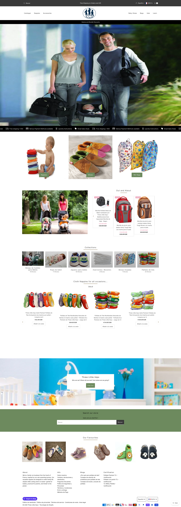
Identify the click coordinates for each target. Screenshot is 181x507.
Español (140, 3)
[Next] (154, 295)
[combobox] (45, 3)
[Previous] (93, 295)
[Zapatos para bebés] (79, 339)
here (175, 119)
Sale (148, 13)
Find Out (90, 464)
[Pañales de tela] (148, 339)
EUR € (150, 3)
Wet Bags (136, 254)
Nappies (37, 13)
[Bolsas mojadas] (125, 339)
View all (90, 365)
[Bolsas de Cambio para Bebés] (33, 338)
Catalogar (27, 13)
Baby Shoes (133, 13)
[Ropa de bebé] (56, 339)
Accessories (47, 13)
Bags (142, 13)
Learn (155, 13)
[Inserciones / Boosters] (102, 339)
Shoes (90, 254)
